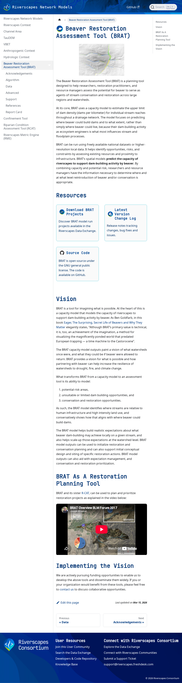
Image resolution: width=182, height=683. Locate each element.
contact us (67, 589)
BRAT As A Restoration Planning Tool (163, 36)
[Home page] (59, 20)
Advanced (12, 93)
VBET (7, 44)
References (13, 106)
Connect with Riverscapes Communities (130, 653)
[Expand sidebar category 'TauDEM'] (49, 38)
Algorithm (12, 80)
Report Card (14, 112)
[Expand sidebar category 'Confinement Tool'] (49, 118)
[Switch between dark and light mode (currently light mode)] (144, 7)
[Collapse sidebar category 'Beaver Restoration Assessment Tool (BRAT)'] (49, 65)
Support (11, 99)
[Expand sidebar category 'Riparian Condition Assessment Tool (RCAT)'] (49, 126)
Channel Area (13, 31)
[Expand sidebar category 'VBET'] (49, 44)
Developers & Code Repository (76, 659)
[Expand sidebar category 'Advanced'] (49, 93)
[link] (77, 223)
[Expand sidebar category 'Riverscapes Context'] (49, 25)
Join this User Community (72, 647)
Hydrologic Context (17, 57)
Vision (159, 27)
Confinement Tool (16, 118)
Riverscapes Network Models (23, 19)
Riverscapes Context (17, 25)
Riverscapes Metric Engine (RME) (21, 136)
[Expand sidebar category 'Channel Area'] (49, 31)
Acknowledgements (19, 73)
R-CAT (85, 493)
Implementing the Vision (165, 46)
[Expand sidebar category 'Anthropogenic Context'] (49, 51)
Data (9, 86)
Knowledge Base (66, 664)
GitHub (131, 7)
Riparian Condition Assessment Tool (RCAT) (19, 126)
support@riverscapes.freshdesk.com (128, 664)
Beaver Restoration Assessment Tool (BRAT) (19, 65)
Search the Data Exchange (73, 653)
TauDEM (9, 38)
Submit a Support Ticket (120, 659)
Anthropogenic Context (19, 51)
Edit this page (70, 603)
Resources (161, 21)
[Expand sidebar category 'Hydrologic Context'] (49, 57)
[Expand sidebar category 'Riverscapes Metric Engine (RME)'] (49, 136)
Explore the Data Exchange (122, 647)
